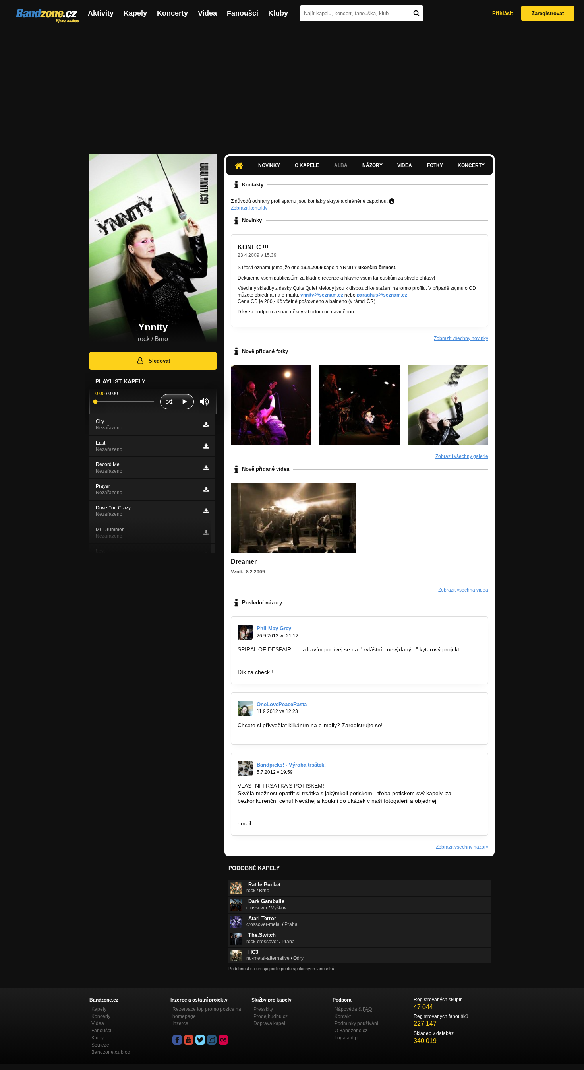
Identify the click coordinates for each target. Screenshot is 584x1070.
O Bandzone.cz (351, 1030)
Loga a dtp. (347, 1038)
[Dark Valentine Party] (359, 405)
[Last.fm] (223, 1040)
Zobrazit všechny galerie (461, 456)
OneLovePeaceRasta (282, 704)
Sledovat (159, 361)
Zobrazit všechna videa (463, 590)
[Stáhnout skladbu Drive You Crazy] (206, 511)
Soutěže (100, 1045)
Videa (207, 13)
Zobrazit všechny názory (462, 847)
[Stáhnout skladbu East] (206, 446)
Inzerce (180, 1023)
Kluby (278, 13)
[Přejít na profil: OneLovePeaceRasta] (245, 708)
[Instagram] (212, 1040)
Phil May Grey (274, 628)
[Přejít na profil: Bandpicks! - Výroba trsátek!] (245, 768)
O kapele (307, 165)
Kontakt (343, 1016)
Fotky (435, 165)
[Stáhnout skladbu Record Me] (206, 468)
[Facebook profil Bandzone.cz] (177, 1040)
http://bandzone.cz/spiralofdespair (280, 657)
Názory (372, 165)
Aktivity (101, 13)
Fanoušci (242, 13)
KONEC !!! (253, 247)
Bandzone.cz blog (110, 1052)
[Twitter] (200, 1040)
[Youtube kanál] (188, 1040)
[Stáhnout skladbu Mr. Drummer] (206, 533)
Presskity (263, 1009)
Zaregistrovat (548, 13)
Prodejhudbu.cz (270, 1016)
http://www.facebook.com (269, 816)
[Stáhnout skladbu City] (206, 424)
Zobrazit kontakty (249, 208)
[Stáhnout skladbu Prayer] (206, 489)
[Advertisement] (292, 86)
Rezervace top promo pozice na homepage (206, 1012)
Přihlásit (502, 13)
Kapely (135, 13)
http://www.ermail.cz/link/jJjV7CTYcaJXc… (290, 733)
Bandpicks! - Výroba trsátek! (291, 765)
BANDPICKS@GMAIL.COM (288, 823)
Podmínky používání (356, 1023)
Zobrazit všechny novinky (461, 338)
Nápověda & (353, 1009)
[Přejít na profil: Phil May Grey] (245, 632)
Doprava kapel (269, 1023)
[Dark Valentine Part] (271, 405)
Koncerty (172, 13)
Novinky (269, 165)
